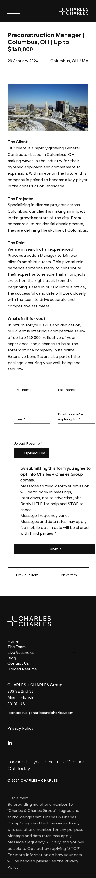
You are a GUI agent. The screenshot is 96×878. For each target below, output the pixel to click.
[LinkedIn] (9, 743)
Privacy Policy (20, 728)
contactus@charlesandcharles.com (40, 712)
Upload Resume (28, 443)
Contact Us (18, 663)
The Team (16, 646)
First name (24, 390)
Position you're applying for (70, 416)
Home (13, 641)
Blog (11, 658)
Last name (68, 390)
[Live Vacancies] (74, 652)
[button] (27, 575)
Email (19, 419)
